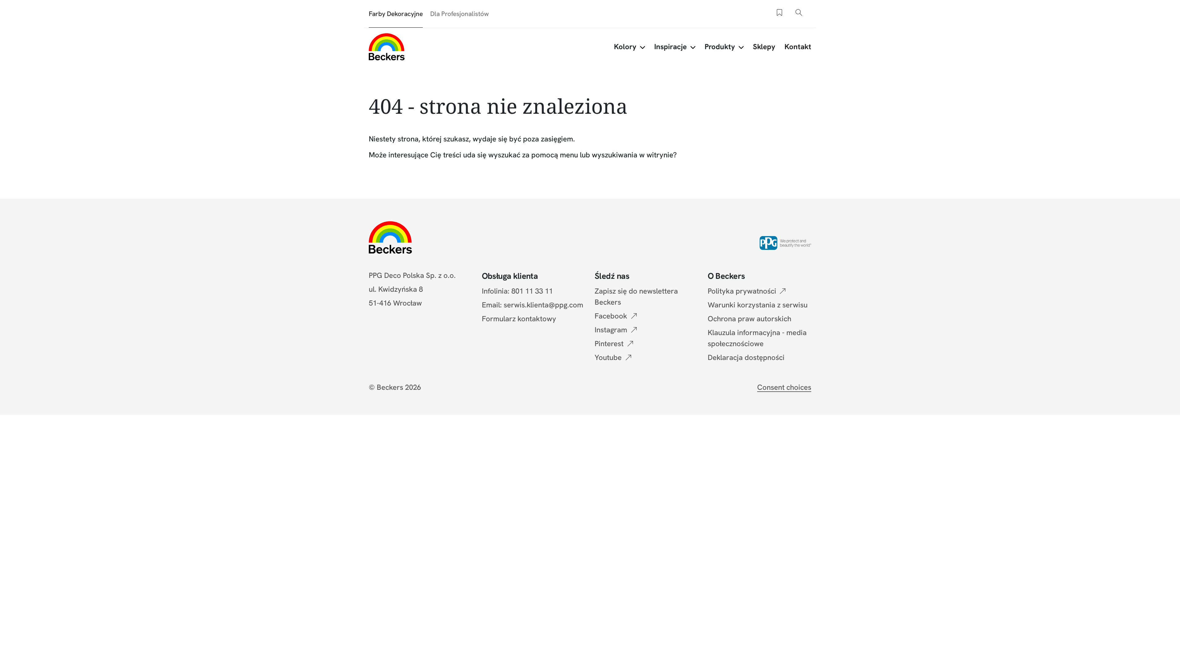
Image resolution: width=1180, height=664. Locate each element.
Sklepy (764, 46)
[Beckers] (387, 47)
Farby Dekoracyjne (396, 14)
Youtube (608, 357)
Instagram (611, 329)
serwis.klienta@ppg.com (543, 305)
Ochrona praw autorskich (749, 318)
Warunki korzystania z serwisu (758, 305)
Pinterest (609, 343)
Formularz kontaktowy (519, 318)
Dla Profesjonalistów (459, 14)
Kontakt (798, 46)
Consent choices (784, 387)
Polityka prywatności (742, 291)
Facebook (611, 316)
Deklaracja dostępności (746, 357)
